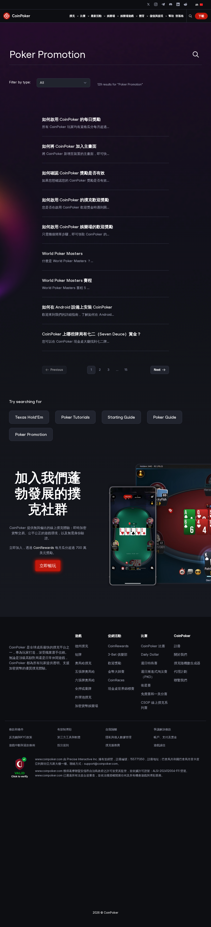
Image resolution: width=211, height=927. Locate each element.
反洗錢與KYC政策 (20, 737)
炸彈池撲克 (83, 697)
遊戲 (78, 636)
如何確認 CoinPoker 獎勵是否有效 (73, 172)
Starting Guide (121, 417)
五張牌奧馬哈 (85, 671)
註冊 (177, 646)
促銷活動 (114, 636)
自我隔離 (111, 729)
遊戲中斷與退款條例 (22, 745)
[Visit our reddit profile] (185, 4)
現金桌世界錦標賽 (121, 688)
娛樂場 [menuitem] (111, 15)
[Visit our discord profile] (170, 4)
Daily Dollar (150, 654)
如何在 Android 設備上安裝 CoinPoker (77, 307)
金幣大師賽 (116, 671)
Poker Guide (164, 417)
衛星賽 (146, 685)
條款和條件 (16, 729)
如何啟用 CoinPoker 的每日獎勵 (71, 119)
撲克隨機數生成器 (187, 663)
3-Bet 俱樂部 (117, 654)
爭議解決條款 (162, 729)
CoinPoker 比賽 (153, 646)
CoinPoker (182, 636)
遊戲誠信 (159, 745)
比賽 (144, 636)
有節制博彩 (64, 729)
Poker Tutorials (75, 417)
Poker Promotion (31, 434)
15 (125, 369)
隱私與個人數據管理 (118, 737)
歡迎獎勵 (114, 663)
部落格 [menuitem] (180, 15)
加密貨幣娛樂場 (86, 706)
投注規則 (63, 745)
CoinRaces (116, 680)
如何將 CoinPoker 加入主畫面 (69, 146)
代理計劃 (180, 671)
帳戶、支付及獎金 (165, 737)
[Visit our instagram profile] (155, 4)
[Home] (29, 636)
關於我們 (180, 654)
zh (196, 4)
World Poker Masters (62, 253)
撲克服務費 (113, 745)
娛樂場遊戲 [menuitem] (127, 15)
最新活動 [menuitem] (96, 15)
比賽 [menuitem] (83, 15)
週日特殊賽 (149, 663)
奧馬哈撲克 (83, 663)
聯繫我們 (180, 680)
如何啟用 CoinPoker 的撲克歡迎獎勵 (75, 199)
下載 (201, 16)
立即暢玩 (48, 565)
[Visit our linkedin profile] (178, 4)
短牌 (78, 654)
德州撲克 (81, 646)
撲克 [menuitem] (72, 15)
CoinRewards (43, 548)
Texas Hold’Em (29, 417)
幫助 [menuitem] (171, 15)
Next (157, 369)
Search (190, 16)
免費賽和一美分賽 (154, 694)
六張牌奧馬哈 (85, 680)
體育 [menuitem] (141, 15)
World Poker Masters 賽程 (67, 280)
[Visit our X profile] (148, 4)
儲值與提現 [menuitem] (156, 15)
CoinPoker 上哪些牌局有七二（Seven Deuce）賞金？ (91, 333)
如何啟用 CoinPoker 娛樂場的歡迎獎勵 (77, 226)
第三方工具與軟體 (68, 737)
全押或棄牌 (83, 688)
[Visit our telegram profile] (163, 4)
